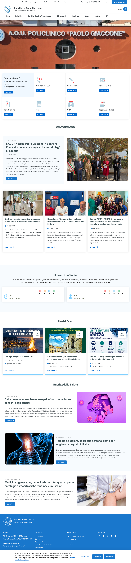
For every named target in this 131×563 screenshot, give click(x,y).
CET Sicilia (38, 539)
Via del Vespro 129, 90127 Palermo (15, 536)
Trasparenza (71, 533)
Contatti (6, 533)
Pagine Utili (39, 533)
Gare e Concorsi (71, 539)
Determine (70, 545)
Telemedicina (39, 548)
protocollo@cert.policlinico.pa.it (14, 546)
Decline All (109, 556)
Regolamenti (39, 542)
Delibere (69, 542)
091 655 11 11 (11, 543)
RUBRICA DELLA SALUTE (12, 396)
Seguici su (101, 533)
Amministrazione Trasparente (75, 536)
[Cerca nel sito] (125, 9)
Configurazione (84, 556)
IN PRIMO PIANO (11, 141)
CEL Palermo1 (39, 536)
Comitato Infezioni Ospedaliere (44, 545)
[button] (19, 16)
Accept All (97, 556)
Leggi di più (8, 92)
